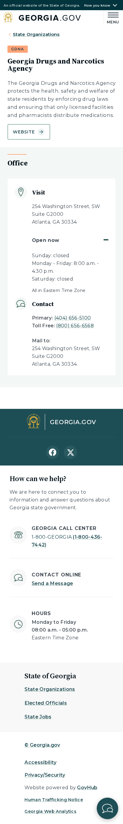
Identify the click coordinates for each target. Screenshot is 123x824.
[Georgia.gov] (42, 18)
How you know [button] (97, 5)
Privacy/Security (44, 775)
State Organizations (36, 34)
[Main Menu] (111, 17)
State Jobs (37, 717)
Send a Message (52, 583)
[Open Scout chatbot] (107, 808)
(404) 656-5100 (72, 318)
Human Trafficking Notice (53, 799)
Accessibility (40, 762)
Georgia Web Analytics (50, 811)
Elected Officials (45, 703)
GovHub (87, 787)
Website (24, 132)
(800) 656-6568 (74, 326)
